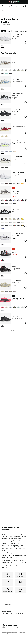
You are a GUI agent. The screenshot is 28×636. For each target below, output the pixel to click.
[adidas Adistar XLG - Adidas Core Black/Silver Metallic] (6, 203)
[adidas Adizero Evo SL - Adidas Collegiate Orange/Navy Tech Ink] (18, 219)
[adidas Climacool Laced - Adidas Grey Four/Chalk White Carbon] (6, 291)
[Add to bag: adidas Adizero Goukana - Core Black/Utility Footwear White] (25, 117)
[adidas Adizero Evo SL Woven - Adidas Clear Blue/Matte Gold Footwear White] (22, 70)
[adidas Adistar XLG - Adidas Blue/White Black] (14, 200)
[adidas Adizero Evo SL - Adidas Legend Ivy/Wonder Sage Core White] (22, 222)
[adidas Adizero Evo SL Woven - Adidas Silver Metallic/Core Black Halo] (2, 73)
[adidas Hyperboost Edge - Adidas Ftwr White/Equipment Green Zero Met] (18, 307)
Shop (4, 600)
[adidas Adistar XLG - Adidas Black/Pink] (14, 203)
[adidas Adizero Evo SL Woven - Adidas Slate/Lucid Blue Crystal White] (10, 70)
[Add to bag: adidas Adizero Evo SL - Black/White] (25, 225)
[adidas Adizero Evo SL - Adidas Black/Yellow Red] (22, 225)
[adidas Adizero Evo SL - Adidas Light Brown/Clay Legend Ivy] (6, 219)
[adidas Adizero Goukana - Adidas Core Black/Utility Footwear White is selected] (2, 120)
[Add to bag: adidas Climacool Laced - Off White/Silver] (25, 288)
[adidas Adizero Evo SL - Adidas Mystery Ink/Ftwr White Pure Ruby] (2, 228)
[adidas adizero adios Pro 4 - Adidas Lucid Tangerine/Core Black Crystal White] (14, 152)
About (4, 597)
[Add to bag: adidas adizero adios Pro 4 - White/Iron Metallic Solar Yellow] (25, 148)
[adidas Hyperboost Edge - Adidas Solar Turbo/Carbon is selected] (2, 307)
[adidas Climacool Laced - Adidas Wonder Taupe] (14, 291)
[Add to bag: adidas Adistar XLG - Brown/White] (25, 200)
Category (15, 31)
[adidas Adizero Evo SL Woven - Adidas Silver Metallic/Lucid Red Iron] (14, 70)
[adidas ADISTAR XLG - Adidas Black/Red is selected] (2, 260)
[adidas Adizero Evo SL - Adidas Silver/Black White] (18, 225)
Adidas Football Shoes (8, 28)
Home (2, 15)
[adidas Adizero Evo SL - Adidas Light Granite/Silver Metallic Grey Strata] (18, 222)
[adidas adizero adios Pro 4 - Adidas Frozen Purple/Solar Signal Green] (6, 152)
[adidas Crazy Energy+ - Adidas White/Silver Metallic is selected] (2, 183)
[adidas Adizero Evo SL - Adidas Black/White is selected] (2, 219)
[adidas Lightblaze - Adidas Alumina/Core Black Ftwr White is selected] (2, 167)
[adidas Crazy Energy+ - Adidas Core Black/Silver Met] (18, 183)
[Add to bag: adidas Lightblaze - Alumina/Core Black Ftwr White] (25, 164)
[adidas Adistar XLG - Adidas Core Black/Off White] (10, 203)
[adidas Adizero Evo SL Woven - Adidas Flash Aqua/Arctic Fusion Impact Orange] (6, 73)
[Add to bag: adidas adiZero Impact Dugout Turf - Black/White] (25, 241)
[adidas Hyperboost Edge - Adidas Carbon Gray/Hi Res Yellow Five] (14, 307)
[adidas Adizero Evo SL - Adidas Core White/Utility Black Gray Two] (14, 219)
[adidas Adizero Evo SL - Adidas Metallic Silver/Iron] (2, 225)
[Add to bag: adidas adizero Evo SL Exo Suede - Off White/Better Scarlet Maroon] (25, 133)
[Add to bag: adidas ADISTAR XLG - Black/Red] (25, 257)
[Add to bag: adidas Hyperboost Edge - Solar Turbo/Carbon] (25, 307)
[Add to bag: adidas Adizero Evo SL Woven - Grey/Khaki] (25, 70)
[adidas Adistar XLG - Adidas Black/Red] (22, 200)
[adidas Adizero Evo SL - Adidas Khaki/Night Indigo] (14, 222)
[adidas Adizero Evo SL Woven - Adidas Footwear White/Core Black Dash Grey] (6, 70)
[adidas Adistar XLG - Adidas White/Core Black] (2, 203)
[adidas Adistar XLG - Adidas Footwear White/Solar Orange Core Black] (18, 200)
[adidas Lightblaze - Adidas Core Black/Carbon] (6, 167)
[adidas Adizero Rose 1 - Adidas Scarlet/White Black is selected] (2, 275)
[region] (14, 2)
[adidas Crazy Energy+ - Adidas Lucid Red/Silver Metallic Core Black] (14, 183)
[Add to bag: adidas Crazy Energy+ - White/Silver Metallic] (25, 180)
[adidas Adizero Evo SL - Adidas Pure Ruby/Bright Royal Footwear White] (6, 222)
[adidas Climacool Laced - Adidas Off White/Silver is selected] (2, 291)
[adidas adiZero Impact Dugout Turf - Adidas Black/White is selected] (2, 244)
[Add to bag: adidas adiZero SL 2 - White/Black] (25, 101)
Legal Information (7, 604)
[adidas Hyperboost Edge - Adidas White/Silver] (22, 307)
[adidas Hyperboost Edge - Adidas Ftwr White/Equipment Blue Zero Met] (10, 307)
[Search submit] (25, 10)
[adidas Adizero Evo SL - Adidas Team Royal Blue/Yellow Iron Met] (10, 219)
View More (14, 330)
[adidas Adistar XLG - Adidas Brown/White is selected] (2, 200)
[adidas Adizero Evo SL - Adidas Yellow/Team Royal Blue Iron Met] (22, 219)
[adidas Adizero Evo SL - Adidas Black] (6, 225)
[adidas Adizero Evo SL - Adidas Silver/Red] (10, 222)
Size (9, 31)
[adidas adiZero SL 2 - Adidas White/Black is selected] (2, 104)
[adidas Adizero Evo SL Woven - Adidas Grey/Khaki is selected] (2, 70)
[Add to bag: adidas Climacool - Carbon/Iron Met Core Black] (25, 323)
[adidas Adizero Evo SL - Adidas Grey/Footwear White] (2, 222)
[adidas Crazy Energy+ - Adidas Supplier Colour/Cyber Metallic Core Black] (6, 183)
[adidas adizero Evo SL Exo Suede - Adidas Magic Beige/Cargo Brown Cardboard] (6, 136)
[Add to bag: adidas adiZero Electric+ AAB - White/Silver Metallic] (25, 42)
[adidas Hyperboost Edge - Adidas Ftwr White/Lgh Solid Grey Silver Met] (2, 310)
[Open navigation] (5, 6)
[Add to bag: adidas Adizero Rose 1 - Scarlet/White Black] (25, 272)
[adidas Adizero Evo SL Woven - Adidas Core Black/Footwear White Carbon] (10, 73)
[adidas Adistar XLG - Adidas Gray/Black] (10, 200)
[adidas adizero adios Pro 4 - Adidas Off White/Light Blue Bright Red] (10, 152)
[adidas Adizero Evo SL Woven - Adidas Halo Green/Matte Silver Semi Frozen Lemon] (18, 70)
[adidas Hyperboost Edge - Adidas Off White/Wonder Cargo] (6, 307)
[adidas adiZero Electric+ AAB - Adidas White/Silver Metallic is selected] (2, 46)
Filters (3, 31)
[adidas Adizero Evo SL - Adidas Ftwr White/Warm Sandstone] (10, 225)
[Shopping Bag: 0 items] (25, 6)
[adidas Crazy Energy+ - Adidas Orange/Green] (22, 183)
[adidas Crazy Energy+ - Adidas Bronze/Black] (10, 183)
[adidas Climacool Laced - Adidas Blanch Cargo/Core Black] (10, 291)
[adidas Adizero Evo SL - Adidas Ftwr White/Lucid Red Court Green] (14, 225)
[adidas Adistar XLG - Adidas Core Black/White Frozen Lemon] (6, 200)
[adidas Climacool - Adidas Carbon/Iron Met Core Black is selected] (2, 326)
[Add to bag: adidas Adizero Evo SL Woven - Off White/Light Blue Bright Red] (25, 86)
